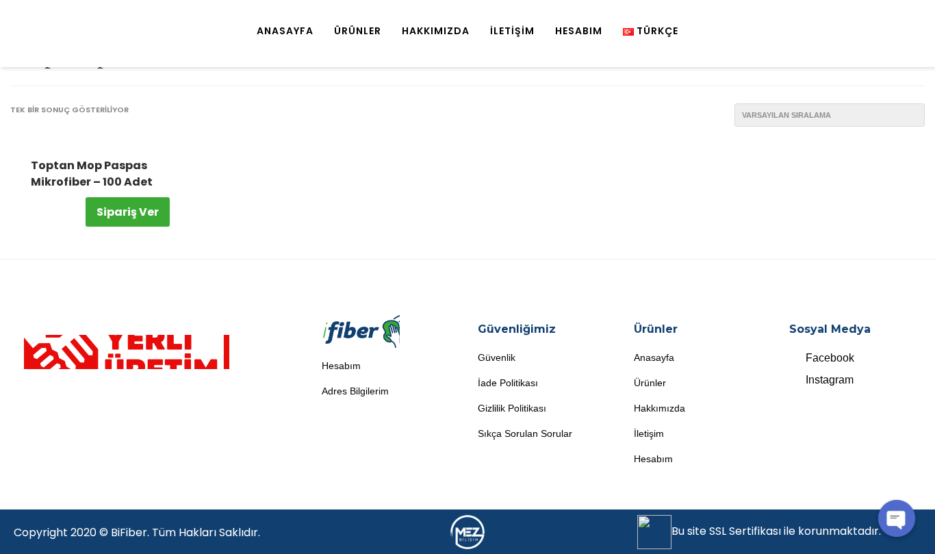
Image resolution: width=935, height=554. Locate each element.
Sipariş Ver (128, 212)
